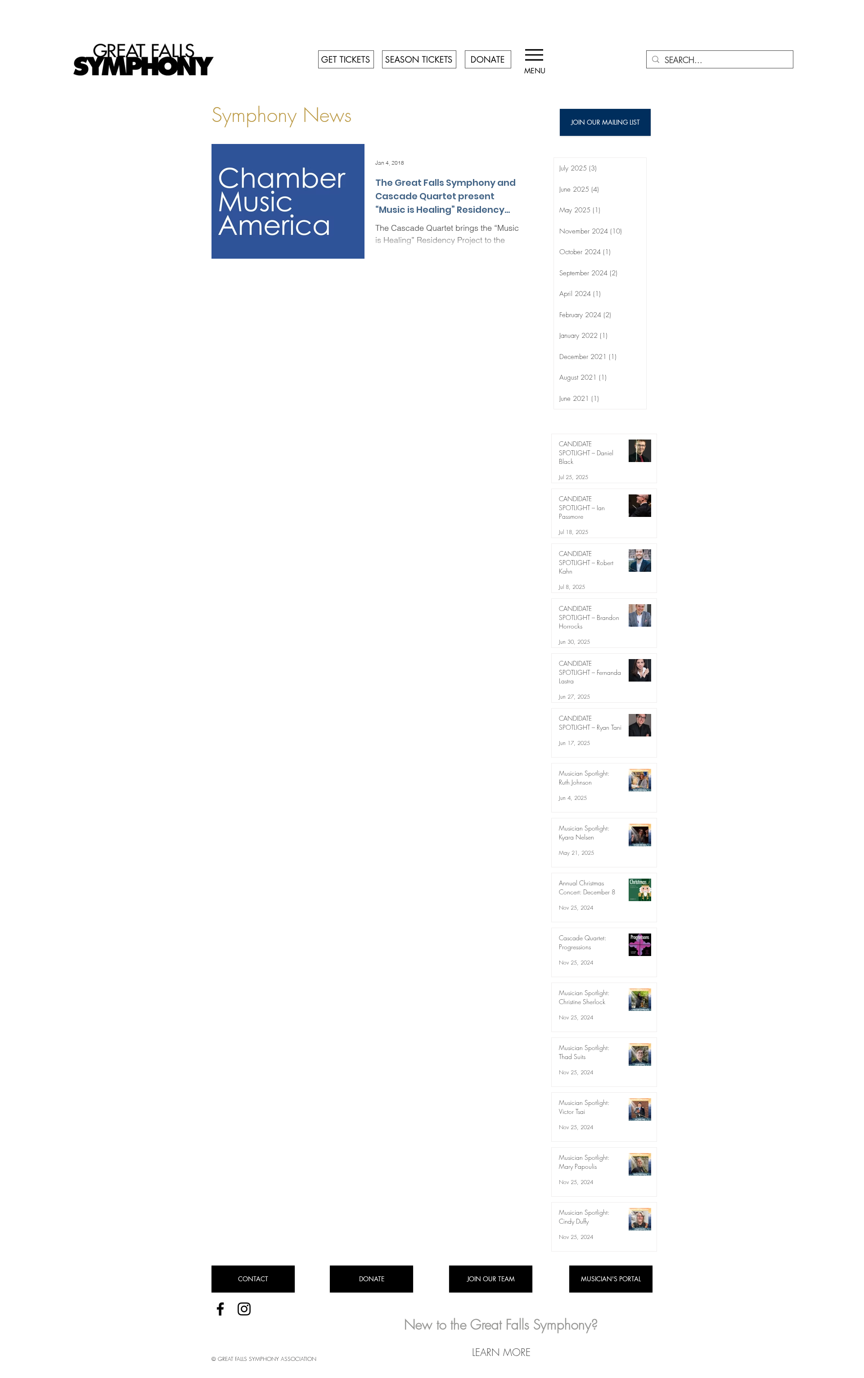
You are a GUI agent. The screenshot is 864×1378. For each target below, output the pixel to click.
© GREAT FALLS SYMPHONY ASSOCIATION (264, 1359)
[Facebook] (220, 1309)
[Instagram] (244, 1309)
